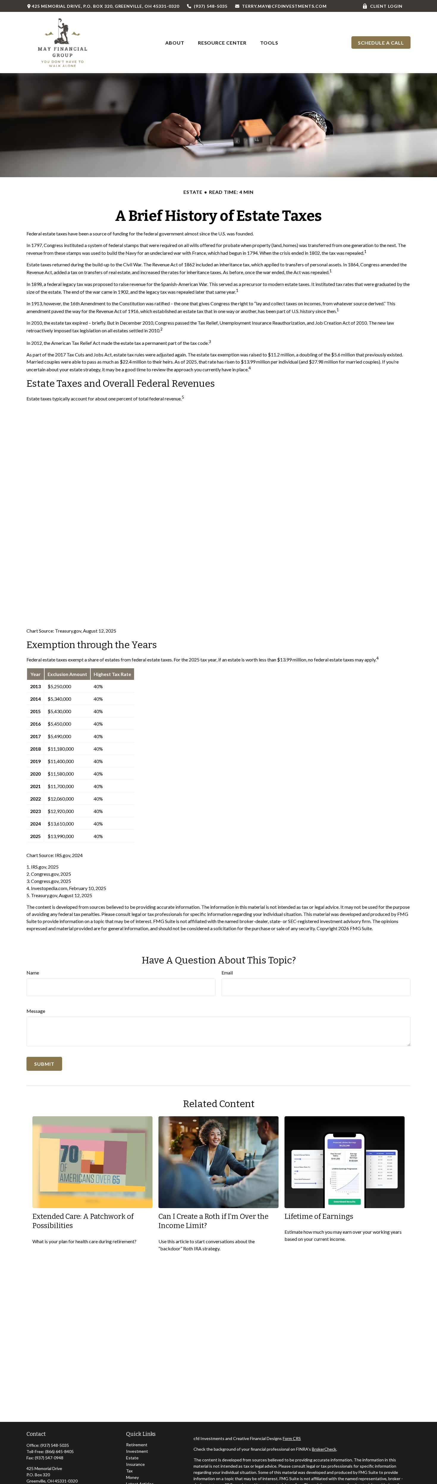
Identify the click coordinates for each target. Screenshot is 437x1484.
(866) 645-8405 (59, 1451)
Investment (137, 1451)
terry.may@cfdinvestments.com (284, 6)
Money (132, 1477)
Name (32, 972)
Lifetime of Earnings (318, 1216)
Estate (132, 1457)
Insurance (135, 1464)
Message (35, 1011)
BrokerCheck (324, 1449)
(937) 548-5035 (210, 6)
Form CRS (292, 1438)
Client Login (386, 6)
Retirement (136, 1444)
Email (227, 972)
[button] (175, 42)
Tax (129, 1470)
